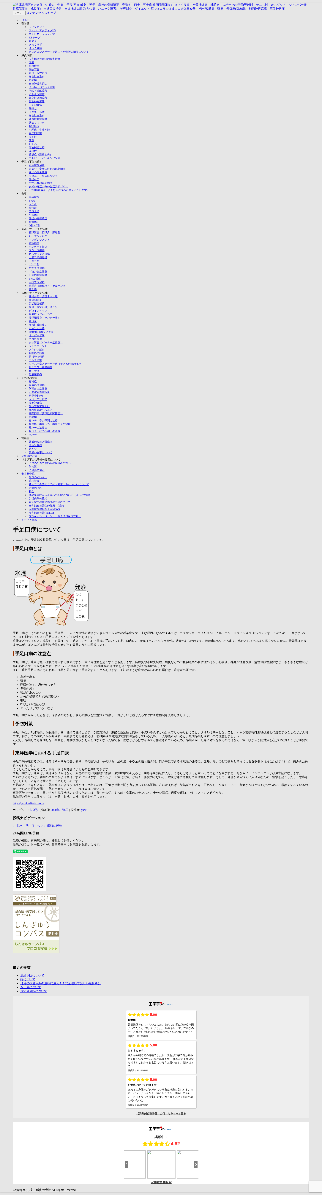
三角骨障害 (35, 360)
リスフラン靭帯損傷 (40, 367)
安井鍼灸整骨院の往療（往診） (47, 505)
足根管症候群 (37, 356)
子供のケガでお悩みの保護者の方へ (50, 463)
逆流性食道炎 (37, 76)
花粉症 (33, 151)
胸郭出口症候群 (38, 388)
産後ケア (34, 179)
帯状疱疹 (34, 126)
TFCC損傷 (35, 278)
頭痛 (31, 62)
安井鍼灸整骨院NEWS (42, 512)
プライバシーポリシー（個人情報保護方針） (55, 516)
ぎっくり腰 (35, 48)
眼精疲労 (34, 66)
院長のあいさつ (38, 477)
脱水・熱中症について (29, 825)
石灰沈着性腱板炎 (39, 392)
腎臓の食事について (40, 452)
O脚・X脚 (34, 225)
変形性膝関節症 (38, 324)
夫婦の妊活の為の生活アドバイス (48, 186)
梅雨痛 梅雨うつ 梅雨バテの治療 (50, 424)
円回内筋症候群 (38, 275)
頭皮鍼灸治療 (37, 147)
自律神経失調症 (38, 83)
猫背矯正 (34, 222)
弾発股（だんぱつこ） (42, 314)
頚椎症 (33, 381)
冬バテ (33, 434)
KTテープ (34, 37)
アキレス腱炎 (37, 349)
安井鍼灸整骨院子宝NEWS (44, 509)
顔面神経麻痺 (37, 101)
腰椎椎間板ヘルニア (40, 410)
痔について (27, 979)
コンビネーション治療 (42, 34)
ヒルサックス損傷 (39, 254)
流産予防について (32, 975)
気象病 (33, 80)
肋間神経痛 (35, 402)
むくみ (33, 144)
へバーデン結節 (38, 399)
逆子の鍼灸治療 (38, 172)
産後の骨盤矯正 (38, 218)
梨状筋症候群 (37, 303)
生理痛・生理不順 (39, 129)
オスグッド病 (37, 335)
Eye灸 (32, 200)
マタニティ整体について (43, 176)
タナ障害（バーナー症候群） (46, 342)
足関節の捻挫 (37, 353)
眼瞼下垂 (34, 69)
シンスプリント (38, 346)
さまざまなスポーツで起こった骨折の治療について (59, 51)
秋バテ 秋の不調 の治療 (44, 431)
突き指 (33, 289)
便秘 (31, 140)
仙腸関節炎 (35, 300)
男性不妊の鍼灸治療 (40, 183)
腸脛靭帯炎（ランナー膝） (44, 317)
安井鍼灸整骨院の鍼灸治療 (44, 58)
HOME (25, 20)
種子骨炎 (34, 371)
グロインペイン (38, 310)
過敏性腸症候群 (38, 119)
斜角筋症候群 (37, 385)
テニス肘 (34, 261)
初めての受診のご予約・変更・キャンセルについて (59, 484)
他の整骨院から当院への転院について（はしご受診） (60, 495)
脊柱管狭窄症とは (39, 406)
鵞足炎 (33, 321)
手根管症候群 (37, 282)
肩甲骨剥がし (37, 395)
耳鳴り (33, 108)
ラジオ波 (34, 211)
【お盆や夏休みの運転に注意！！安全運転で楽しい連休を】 (60, 983)
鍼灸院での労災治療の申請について (50, 502)
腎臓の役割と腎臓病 (40, 441)
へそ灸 (33, 204)
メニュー (19, 13)
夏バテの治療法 (38, 427)
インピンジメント (39, 239)
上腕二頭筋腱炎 (38, 257)
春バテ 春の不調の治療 (43, 420)
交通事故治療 (29, 456)
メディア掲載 (29, 519)
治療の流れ (35, 488)
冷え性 (33, 136)
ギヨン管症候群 (38, 271)
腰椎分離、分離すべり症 (43, 296)
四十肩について (30, 987)
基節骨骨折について (33, 991)
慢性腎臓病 (35, 445)
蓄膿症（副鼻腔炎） (40, 154)
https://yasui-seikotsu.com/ (28, 803)
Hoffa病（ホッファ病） (42, 332)
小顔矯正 (34, 215)
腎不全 (33, 449)
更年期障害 (35, 133)
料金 (31, 491)
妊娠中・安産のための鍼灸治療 (47, 168)
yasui (84, 809)
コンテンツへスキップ (41, 12)
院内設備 (34, 480)
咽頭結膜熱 (56, 825)
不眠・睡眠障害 (38, 90)
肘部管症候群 (37, 268)
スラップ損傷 (37, 250)
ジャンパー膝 (37, 328)
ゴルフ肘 (34, 264)
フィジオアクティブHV (42, 30)
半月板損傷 (35, 339)
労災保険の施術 (38, 498)
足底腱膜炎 (35, 374)
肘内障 (33, 466)
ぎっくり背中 (37, 44)
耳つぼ (33, 207)
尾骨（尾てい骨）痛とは (43, 307)
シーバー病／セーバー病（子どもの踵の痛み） (56, 363)
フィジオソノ (37, 27)
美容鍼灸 (34, 197)
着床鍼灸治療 (37, 165)
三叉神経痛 (35, 105)
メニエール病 (37, 112)
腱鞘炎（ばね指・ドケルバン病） (48, 285)
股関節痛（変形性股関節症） (46, 413)
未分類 (33, 809)
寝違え (33, 41)
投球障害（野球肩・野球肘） (46, 232)
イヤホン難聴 (37, 94)
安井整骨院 (27, 473)
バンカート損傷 (38, 246)
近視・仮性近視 (38, 73)
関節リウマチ (37, 122)
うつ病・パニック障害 (42, 87)
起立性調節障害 (38, 97)
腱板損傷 (34, 243)
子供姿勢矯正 (37, 470)
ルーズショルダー (39, 236)
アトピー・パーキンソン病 (44, 158)
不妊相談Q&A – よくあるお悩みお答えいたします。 (59, 190)
